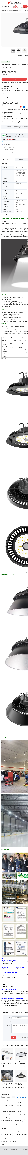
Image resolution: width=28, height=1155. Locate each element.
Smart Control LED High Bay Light (10, 1124)
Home (2, 10)
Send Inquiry (14, 79)
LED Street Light (18, 1120)
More (2, 1144)
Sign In (3, 153)
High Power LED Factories (8, 1131)
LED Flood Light (18, 1105)
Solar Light (17, 1100)
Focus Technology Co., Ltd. (18, 1149)
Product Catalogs (22, 1097)
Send (14, 1037)
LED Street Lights (5, 1100)
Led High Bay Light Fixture (21, 1134)
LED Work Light (18, 1102)
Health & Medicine (5, 1102)
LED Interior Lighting (17, 10)
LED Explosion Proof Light (7, 1105)
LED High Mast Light (7, 1120)
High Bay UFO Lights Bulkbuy (9, 1141)
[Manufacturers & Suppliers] (14, 2)
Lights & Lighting (8, 10)
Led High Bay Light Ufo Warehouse (10, 1138)
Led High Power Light (7, 1134)
